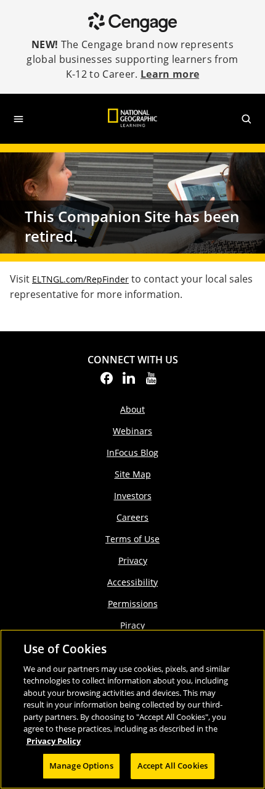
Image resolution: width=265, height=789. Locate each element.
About (132, 409)
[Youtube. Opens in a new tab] (151, 382)
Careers (132, 517)
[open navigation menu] (18, 119)
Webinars (132, 431)
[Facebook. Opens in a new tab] (106, 382)
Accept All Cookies (172, 765)
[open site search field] (246, 119)
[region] (132, 709)
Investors (133, 496)
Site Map (133, 474)
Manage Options (81, 765)
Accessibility (132, 582)
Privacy (132, 560)
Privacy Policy (53, 740)
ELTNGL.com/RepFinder (80, 279)
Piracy (132, 625)
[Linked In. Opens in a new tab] (128, 382)
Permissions (133, 603)
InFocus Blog (132, 452)
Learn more (170, 74)
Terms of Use (132, 539)
